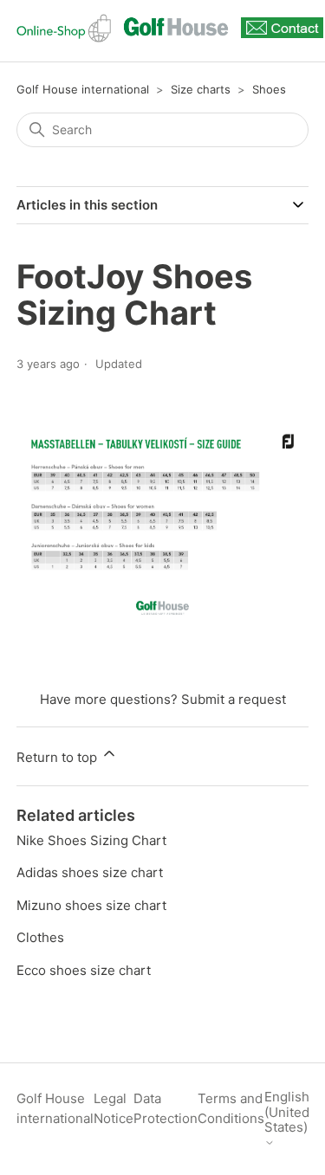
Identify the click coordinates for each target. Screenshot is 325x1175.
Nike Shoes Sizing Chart (91, 840)
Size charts (201, 89)
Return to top (58, 757)
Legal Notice (113, 1108)
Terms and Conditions (231, 1108)
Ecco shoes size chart (83, 970)
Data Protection (165, 1108)
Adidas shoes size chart (89, 872)
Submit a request (233, 699)
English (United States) (286, 1112)
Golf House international (82, 89)
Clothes (40, 937)
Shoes (269, 89)
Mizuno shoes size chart (91, 905)
